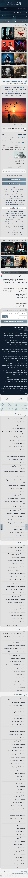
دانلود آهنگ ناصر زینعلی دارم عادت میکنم (16, 456)
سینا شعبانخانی (11, 356)
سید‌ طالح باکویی (16, 354)
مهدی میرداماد (17, 386)
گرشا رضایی (12, 368)
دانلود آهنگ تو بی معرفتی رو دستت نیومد (16, 513)
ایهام (9, 337)
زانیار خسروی (18, 351)
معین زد (24, 384)
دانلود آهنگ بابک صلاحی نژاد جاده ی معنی (13, 81)
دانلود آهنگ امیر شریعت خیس (18, 443)
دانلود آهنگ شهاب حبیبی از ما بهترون (16, 492)
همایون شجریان (23, 391)
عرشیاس (24, 361)
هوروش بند (16, 391)
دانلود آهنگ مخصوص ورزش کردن (17, 815)
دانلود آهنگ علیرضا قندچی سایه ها (17, 738)
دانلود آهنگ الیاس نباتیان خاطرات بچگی (16, 751)
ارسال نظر (5, 317)
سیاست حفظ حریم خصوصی (9, 876)
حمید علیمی (17, 347)
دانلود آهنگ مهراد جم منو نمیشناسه (17, 612)
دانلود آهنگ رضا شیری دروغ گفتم (17, 488)
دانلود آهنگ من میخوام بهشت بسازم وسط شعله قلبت (14, 472)
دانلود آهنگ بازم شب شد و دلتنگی (17, 440)
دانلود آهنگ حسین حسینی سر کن (17, 450)
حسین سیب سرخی (15, 344)
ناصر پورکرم (11, 388)
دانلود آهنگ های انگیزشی (19, 854)
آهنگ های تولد (5, 272)
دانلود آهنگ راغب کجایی (19, 728)
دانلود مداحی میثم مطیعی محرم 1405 (16, 652)
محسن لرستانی (23, 375)
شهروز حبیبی (5, 358)
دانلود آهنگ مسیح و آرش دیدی (18, 557)
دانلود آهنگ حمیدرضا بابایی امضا (17, 718)
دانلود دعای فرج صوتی (20, 681)
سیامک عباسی (23, 354)
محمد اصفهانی (10, 375)
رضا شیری (14, 349)
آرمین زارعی (19, 333)
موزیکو (7, 398)
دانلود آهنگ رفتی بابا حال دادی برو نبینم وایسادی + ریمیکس (13, 481)
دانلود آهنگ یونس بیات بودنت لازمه (17, 573)
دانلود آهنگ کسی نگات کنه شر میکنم (17, 437)
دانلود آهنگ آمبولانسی (20, 860)
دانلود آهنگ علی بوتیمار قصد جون (17, 536)
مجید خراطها (5, 370)
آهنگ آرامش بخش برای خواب (18, 809)
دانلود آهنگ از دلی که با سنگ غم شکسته (16, 425)
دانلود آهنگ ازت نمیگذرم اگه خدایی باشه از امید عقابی (14, 502)
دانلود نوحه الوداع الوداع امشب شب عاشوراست (15, 665)
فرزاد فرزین (24, 368)
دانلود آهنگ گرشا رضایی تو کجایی (17, 510)
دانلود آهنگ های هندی (20, 857)
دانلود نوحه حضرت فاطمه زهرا (18, 668)
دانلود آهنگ (21, 87)
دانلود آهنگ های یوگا (20, 848)
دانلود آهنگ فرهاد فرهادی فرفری (18, 715)
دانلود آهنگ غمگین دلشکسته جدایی (17, 818)
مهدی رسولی (6, 384)
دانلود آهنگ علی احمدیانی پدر (18, 702)
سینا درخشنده (17, 356)
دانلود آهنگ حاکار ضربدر (19, 551)
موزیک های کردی (21, 822)
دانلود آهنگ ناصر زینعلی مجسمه (18, 606)
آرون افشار (14, 333)
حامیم (8, 342)
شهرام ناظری (11, 358)
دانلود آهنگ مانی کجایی (19, 712)
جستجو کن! (4, 8)
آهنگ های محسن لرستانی (19, 864)
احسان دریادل (23, 335)
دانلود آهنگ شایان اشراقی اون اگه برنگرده (16, 520)
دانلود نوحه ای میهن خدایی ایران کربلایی (16, 602)
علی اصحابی (5, 361)
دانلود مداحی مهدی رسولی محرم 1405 (16, 655)
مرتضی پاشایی (10, 379)
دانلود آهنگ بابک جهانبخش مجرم (17, 507)
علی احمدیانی (12, 361)
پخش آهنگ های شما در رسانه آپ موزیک (19, 16)
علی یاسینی (5, 363)
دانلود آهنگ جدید (21, 776)
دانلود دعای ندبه (21, 687)
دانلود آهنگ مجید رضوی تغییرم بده (17, 593)
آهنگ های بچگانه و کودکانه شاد (18, 806)
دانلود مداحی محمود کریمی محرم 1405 (16, 645)
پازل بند (6, 340)
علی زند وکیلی (23, 363)
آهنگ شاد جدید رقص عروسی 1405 (17, 576)
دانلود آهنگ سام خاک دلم (19, 539)
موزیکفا (21, 398)
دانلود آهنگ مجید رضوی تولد (18, 618)
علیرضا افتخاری (23, 365)
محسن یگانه (16, 375)
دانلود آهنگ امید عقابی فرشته (18, 564)
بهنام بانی (10, 340)
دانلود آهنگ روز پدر (21, 786)
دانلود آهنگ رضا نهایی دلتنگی (18, 754)
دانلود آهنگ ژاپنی (21, 838)
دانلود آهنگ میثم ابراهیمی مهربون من (16, 570)
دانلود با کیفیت (13, 179)
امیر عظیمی (23, 337)
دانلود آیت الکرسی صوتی (19, 671)
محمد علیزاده (23, 377)
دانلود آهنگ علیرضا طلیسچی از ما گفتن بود (15, 580)
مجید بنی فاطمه (12, 370)
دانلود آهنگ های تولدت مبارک (18, 583)
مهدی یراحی (11, 386)
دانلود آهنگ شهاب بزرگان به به (18, 495)
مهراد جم (6, 386)
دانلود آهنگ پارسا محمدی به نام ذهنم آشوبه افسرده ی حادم (13, 433)
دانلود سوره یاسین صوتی (19, 677)
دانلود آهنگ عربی (21, 828)
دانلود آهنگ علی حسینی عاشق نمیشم (17, 705)
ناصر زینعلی (6, 388)
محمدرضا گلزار (23, 379)
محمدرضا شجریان (10, 377)
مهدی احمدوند (19, 384)
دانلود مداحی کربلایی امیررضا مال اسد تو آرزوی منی (14, 633)
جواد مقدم (24, 342)
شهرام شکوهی (17, 358)
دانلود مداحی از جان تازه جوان (18, 642)
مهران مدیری (23, 388)
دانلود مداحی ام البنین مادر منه (18, 658)
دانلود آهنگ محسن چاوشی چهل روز (17, 567)
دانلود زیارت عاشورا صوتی (19, 674)
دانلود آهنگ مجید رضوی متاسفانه (17, 609)
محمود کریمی (16, 379)
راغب (7, 347)
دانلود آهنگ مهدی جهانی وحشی (18, 721)
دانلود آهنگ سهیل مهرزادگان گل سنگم (16, 596)
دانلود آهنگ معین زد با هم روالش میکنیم (16, 586)
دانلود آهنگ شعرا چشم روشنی (18, 747)
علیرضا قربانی (9, 365)
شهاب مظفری (23, 358)
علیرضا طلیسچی (16, 365)
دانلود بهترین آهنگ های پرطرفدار (18, 763)
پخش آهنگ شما (6, 21)
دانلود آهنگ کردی (21, 867)
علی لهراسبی (10, 363)
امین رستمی (13, 337)
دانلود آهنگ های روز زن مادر (18, 802)
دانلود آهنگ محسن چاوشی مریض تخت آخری (15, 599)
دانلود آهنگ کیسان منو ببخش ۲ (18, 725)
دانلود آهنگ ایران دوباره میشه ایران (17, 731)
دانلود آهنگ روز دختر (20, 793)
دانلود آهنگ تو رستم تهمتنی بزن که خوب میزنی (14, 589)
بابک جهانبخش (23, 340)
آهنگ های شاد (14, 272)
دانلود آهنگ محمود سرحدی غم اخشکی (16, 446)
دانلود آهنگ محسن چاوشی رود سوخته (16, 498)
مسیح (3, 381)
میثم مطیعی (17, 388)
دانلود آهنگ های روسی (20, 831)
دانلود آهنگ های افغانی (20, 812)
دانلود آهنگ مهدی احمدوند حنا (18, 622)
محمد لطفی (17, 377)
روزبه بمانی (24, 351)
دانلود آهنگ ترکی (21, 789)
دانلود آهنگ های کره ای (20, 841)
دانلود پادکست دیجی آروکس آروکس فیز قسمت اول (14, 418)
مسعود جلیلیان (15, 381)
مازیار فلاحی (23, 370)
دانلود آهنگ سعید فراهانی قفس (18, 453)
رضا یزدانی (4, 349)
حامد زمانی (18, 342)
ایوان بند (5, 337)
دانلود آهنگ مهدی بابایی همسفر (18, 463)
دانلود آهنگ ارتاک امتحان (19, 529)
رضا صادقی (9, 349)
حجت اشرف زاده (22, 344)
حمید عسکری (23, 347)
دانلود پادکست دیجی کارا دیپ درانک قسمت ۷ (15, 523)
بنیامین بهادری (16, 340)
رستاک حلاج (23, 349)
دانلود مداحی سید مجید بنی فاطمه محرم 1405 (14, 648)
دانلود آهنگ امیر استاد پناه (19, 422)
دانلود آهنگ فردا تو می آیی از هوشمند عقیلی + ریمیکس (15, 467)
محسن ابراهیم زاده (16, 372)
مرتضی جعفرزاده (22, 381)
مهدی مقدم (23, 386)
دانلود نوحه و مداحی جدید (19, 783)
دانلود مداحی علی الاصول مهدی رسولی (16, 661)
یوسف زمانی (5, 391)
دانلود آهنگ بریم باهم (20, 526)
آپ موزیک (14, 3)
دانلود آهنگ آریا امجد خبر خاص (18, 744)
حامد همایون (12, 342)
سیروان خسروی (9, 354)
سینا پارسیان (23, 356)
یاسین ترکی (11, 391)
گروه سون (7, 368)
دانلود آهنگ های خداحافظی (19, 844)
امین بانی (19, 337)
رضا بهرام (18, 349)
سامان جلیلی (12, 351)
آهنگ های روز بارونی (20, 851)
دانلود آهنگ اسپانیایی (20, 835)
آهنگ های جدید (23, 272)
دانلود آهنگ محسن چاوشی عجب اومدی (16, 625)
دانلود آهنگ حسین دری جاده (18, 516)
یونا (25, 393)
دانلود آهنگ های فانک (20, 799)
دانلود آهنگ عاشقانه (20, 780)
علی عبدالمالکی (17, 363)
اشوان (12, 335)
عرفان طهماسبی (19, 361)
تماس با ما (15, 21)
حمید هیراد (11, 347)
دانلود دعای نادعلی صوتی (19, 684)
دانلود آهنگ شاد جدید (20, 773)
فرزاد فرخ (4, 365)
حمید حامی (7, 344)
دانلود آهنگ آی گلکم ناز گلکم (19, 477)
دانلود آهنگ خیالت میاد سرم (18, 428)
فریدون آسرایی (18, 368)
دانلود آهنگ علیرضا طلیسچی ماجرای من (16, 560)
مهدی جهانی (12, 384)
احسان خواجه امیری (8, 333)
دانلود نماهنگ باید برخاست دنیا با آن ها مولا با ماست (14, 638)
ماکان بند (18, 370)
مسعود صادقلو (8, 381)
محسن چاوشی (9, 372)
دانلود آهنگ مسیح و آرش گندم (18, 615)
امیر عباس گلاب (7, 335)
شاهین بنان (4, 356)
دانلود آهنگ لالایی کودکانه (19, 770)
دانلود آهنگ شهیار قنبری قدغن (18, 741)
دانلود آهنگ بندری (21, 825)
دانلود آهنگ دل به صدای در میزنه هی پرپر (16, 485)
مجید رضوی (23, 372)
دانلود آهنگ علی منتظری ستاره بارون (17, 760)
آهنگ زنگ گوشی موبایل (19, 796)
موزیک (17, 91)
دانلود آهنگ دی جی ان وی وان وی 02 (16, 554)
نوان (2, 388)
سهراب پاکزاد (6, 351)
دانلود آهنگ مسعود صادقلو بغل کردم (16, 459)
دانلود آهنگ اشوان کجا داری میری (17, 709)
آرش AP (24, 333)
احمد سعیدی (17, 335)
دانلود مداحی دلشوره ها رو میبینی (17, 757)
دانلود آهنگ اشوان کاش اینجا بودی (17, 734)
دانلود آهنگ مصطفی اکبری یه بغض (17, 532)
